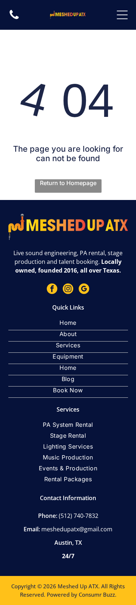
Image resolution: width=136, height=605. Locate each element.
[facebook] (52, 289)
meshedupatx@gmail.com (76, 529)
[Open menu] (122, 14)
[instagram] (68, 289)
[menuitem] (68, 324)
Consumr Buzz (97, 594)
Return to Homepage (68, 183)
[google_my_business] (84, 289)
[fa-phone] (14, 18)
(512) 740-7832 (78, 516)
